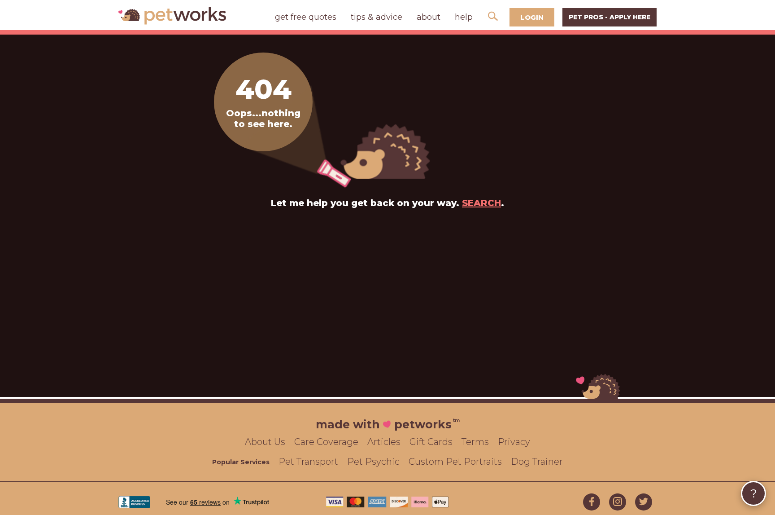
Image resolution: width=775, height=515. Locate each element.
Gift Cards (431, 441)
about (428, 17)
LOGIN (532, 17)
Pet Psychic (373, 461)
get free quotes (305, 17)
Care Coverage (326, 441)
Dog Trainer (537, 461)
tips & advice (376, 17)
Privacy (514, 441)
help (464, 17)
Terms (475, 441)
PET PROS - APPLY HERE (609, 17)
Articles (384, 441)
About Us (265, 441)
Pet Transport (308, 461)
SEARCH (481, 203)
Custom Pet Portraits (455, 461)
